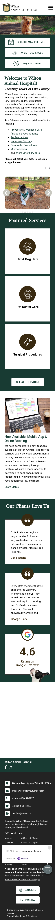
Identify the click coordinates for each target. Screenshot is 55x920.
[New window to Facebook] (6, 768)
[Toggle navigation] (50, 7)
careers (30, 889)
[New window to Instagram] (11, 768)
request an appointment (32, 42)
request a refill (32, 63)
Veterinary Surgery (21, 141)
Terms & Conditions (28, 916)
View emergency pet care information (23, 875)
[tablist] (27, 212)
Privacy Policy (13, 916)
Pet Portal (27, 899)
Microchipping (19, 149)
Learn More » (12, 486)
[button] (47, 869)
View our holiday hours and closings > (22, 879)
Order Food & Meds (32, 52)
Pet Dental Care (19, 137)
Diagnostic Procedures (24, 145)
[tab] (22, 212)
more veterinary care (28, 152)
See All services (27, 382)
